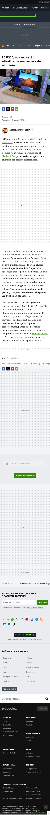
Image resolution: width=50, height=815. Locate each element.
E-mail (16, 109)
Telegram (37, 619)
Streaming (7, 658)
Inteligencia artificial (11, 676)
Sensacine (30, 737)
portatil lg (36, 363)
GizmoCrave (13, 358)
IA (13, 45)
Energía (6, 667)
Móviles (29, 662)
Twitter (8, 109)
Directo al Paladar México (12, 798)
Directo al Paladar (9, 753)
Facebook (3, 109)
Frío (19, 45)
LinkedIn (9, 624)
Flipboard (12, 109)
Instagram (32, 619)
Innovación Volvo (29, 24)
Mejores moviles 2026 (28, 583)
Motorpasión (30, 753)
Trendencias (7, 768)
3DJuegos (29, 721)
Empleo (6, 681)
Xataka (5, 721)
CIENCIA (34, 8)
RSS (41, 619)
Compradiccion (8, 775)
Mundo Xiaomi (8, 735)
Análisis (29, 658)
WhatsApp (12, 619)
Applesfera (7, 728)
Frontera (27, 45)
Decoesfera (7, 772)
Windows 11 (30, 681)
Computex (7, 142)
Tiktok (14, 624)
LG (27, 363)
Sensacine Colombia (33, 795)
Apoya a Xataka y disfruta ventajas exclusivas (25, 639)
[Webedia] (44, 1)
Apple (5, 672)
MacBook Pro (8, 156)
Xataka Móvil (7, 725)
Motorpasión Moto (33, 756)
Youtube (27, 619)
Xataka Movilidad (32, 667)
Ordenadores (16, 363)
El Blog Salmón (31, 768)
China (7, 45)
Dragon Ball (38, 45)
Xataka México (8, 788)
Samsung (30, 672)
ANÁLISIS (5, 8)
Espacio (6, 662)
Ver (26, 475)
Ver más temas (9, 689)
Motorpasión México (33, 798)
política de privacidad (35, 607)
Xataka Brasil (8, 791)
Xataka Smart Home (10, 732)
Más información (38, 812)
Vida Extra (29, 725)
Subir (40, 708)
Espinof (28, 740)
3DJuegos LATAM (32, 788)
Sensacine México (33, 791)
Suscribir (42, 602)
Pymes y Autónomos (33, 772)
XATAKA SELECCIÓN (20, 8)
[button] (21, 129)
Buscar (47, 699)
